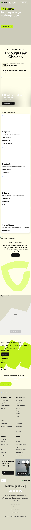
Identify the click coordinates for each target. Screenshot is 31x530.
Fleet (17, 416)
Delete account (15, 510)
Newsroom (4, 447)
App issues (19, 447)
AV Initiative (19, 432)
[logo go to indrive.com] (6, 2)
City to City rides (5, 406)
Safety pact (4, 424)
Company (3, 439)
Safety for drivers (5, 429)
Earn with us (19, 400)
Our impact (19, 424)
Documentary (19, 426)
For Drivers (5, 140)
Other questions (20, 455)
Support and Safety (21, 450)
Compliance (4, 455)
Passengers (19, 439)
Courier (18, 408)
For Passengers (6, 137)
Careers (3, 442)
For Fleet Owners (7, 144)
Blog (2, 450)
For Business (6, 205)
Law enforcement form (15, 507)
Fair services (4, 400)
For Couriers (5, 201)
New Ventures (4, 444)
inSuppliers (15, 512)
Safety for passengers (6, 426)
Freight (18, 411)
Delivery (3, 408)
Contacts (3, 452)
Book (17, 429)
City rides (3, 403)
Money (18, 414)
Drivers (18, 442)
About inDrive (19, 452)
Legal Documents (15, 504)
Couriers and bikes (21, 444)
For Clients (5, 198)
